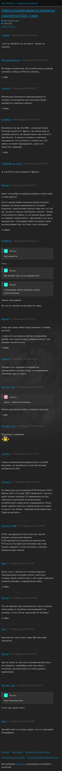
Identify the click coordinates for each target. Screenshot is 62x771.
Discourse (21, 764)
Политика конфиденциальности (42, 757)
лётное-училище (8, 26)
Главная (5, 752)
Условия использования (13, 757)
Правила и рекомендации (37, 752)
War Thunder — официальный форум (20, 3)
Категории (17, 752)
